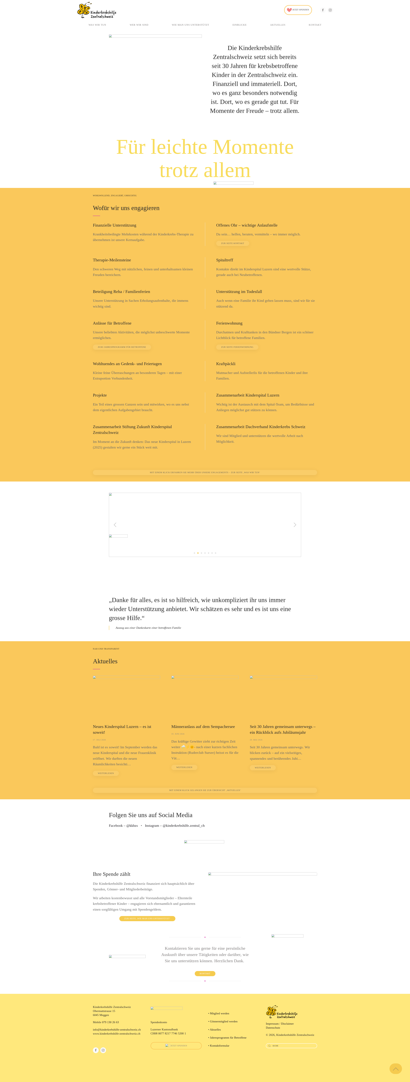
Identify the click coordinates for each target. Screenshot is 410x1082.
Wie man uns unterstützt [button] (190, 25)
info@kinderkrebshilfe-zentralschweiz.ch (117, 1029)
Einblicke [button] (240, 25)
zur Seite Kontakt (232, 243)
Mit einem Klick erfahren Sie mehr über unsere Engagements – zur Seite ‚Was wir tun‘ (205, 472)
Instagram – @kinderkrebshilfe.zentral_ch (175, 826)
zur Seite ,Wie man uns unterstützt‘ (147, 918)
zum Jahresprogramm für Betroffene (122, 347)
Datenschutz (273, 1027)
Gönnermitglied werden (224, 1021)
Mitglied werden (219, 1013)
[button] (115, 525)
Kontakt (315, 25)
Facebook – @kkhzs (123, 826)
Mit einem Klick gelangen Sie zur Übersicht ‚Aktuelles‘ (205, 790)
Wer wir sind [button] (139, 25)
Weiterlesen (106, 773)
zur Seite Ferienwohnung (237, 347)
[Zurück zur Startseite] (97, 10)
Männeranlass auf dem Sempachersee (203, 726)
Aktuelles (277, 25)
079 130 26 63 (110, 1022)
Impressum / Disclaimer (280, 1023)
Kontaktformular (219, 1045)
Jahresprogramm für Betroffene (228, 1037)
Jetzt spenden (300, 10)
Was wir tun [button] (97, 25)
